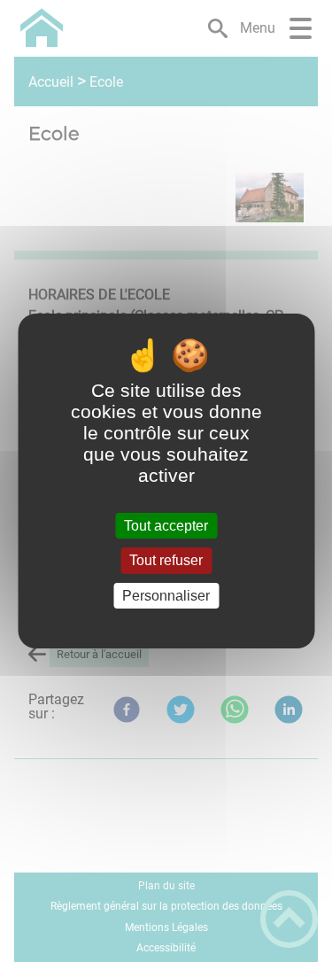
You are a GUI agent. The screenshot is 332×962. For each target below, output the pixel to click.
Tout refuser (166, 561)
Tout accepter (166, 525)
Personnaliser (166, 595)
